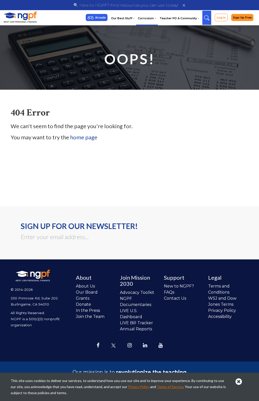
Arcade (100, 17)
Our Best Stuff (122, 18)
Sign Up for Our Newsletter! (79, 226)
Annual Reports (136, 329)
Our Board (87, 292)
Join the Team (90, 316)
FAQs (169, 292)
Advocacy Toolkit (137, 292)
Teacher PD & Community (179, 18)
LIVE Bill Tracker (136, 322)
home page (83, 137)
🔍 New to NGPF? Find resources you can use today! (125, 5)
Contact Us (175, 298)
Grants (82, 298)
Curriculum (146, 18)
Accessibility (220, 316)
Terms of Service (170, 387)
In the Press (88, 310)
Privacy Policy (222, 310)
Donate (83, 304)
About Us (85, 286)
